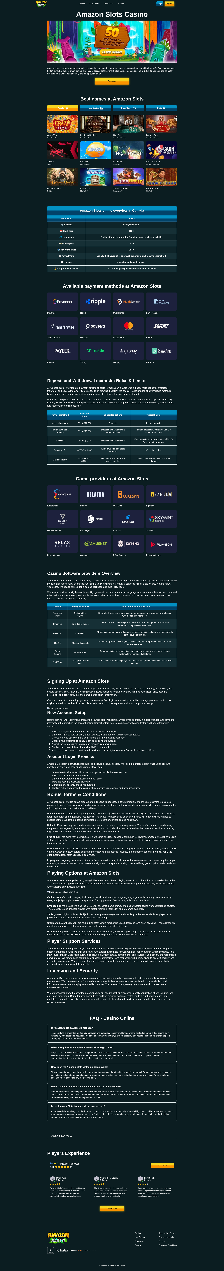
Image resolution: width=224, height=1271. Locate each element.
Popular (61, 108)
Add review (162, 1165)
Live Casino (94, 108)
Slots (159, 108)
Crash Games (127, 108)
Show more (112, 1208)
